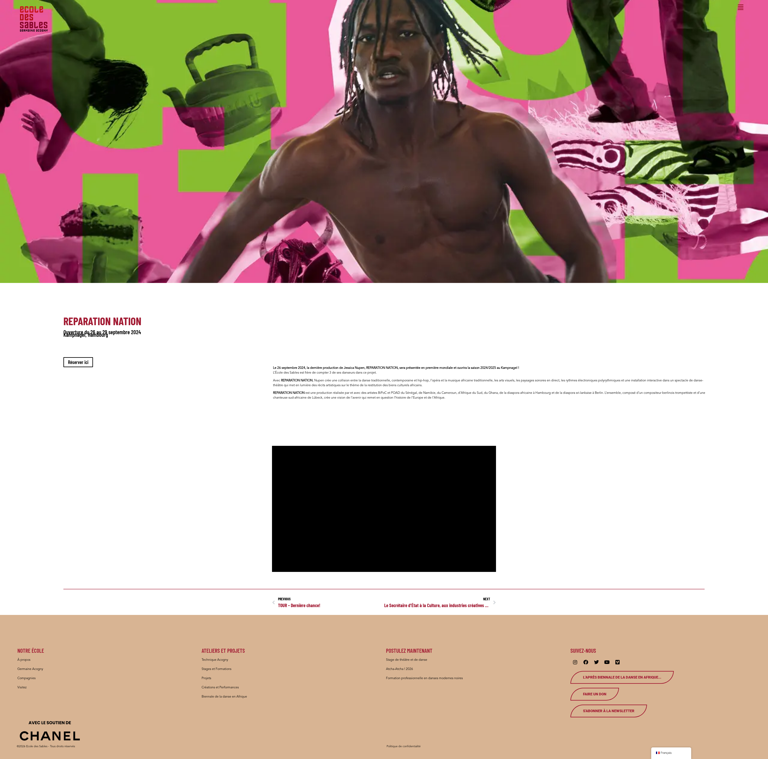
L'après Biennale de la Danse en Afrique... (622, 677)
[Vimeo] (617, 662)
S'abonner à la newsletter (608, 711)
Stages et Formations (216, 669)
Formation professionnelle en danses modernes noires (424, 678)
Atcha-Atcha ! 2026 (399, 669)
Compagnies (26, 678)
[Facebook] (586, 662)
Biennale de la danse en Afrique (224, 696)
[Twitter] (596, 662)
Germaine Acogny (30, 669)
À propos (23, 660)
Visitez (22, 687)
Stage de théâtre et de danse (406, 660)
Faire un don (594, 694)
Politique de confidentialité (404, 746)
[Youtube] (607, 662)
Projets (206, 678)
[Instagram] (575, 662)
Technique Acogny (215, 660)
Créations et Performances (220, 687)
